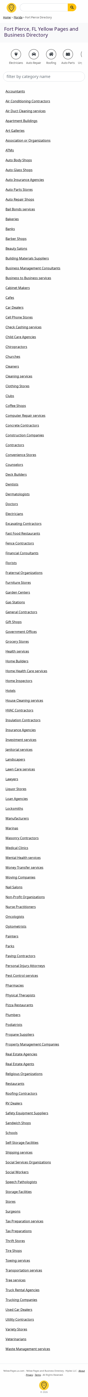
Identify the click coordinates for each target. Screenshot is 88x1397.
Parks (10, 946)
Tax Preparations (19, 1231)
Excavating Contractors (24, 523)
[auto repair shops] (34, 54)
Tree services (16, 1280)
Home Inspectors (19, 681)
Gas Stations (15, 602)
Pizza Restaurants (19, 1005)
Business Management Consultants (33, 268)
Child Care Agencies (21, 337)
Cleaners (12, 366)
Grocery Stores (17, 641)
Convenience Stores (21, 455)
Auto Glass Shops (19, 170)
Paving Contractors (20, 956)
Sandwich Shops (18, 1123)
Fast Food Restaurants (23, 533)
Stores (11, 1201)
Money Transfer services (24, 867)
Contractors (15, 445)
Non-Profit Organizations (25, 897)
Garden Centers (18, 592)
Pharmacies (15, 985)
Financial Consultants (22, 553)
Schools (12, 1132)
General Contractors (21, 612)
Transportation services (24, 1270)
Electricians (14, 514)
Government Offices (21, 631)
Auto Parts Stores (19, 189)
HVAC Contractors (19, 710)
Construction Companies (25, 435)
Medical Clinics (17, 848)
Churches (13, 356)
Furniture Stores (18, 582)
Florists (11, 563)
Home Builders (17, 661)
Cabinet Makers (18, 288)
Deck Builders (16, 474)
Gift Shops (14, 622)
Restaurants (15, 1083)
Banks (10, 229)
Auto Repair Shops (20, 199)
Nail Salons (14, 887)
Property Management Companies (32, 1044)
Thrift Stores (15, 1241)
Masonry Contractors (22, 838)
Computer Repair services (25, 415)
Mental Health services (23, 857)
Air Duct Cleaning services (26, 111)
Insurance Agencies (21, 730)
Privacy (29, 1374)
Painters (12, 936)
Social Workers (17, 1172)
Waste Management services (28, 1349)
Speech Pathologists (21, 1182)
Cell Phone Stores (19, 317)
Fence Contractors (20, 543)
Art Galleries (15, 130)
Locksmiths (14, 808)
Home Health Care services (26, 671)
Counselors (14, 464)
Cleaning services (19, 376)
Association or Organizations (28, 140)
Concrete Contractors (22, 425)
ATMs (10, 150)
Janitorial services (19, 749)
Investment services (21, 739)
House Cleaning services (24, 700)
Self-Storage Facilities (22, 1142)
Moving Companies (20, 877)
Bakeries (12, 219)
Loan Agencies (17, 798)
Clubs (10, 396)
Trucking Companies (21, 1300)
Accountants (15, 91)
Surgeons (13, 1211)
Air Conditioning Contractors (28, 101)
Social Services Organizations (28, 1162)
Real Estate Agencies (21, 1054)
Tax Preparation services (24, 1221)
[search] (72, 7)
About (82, 1370)
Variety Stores (16, 1329)
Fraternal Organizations (24, 572)
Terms (38, 1374)
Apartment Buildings (21, 121)
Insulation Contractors (23, 720)
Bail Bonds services (20, 209)
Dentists (12, 484)
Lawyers (12, 779)
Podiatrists (14, 1024)
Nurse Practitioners (21, 907)
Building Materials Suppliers (27, 258)
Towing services (18, 1260)
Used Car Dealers (19, 1309)
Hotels (11, 690)
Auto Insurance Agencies (25, 179)
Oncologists (15, 916)
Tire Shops (14, 1250)
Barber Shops (16, 238)
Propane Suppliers (20, 1034)
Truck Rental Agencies (22, 1290)
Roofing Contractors (21, 1093)
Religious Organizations (24, 1074)
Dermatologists (18, 494)
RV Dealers (14, 1103)
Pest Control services (22, 975)
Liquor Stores (16, 789)
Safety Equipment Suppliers (27, 1113)
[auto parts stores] (68, 54)
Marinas (12, 828)
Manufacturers (17, 818)
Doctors (12, 504)
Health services (17, 651)
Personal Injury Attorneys (25, 965)
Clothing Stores (17, 386)
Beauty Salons (16, 248)
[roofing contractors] (51, 54)
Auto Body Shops (19, 160)
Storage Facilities (19, 1191)
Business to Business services (28, 278)
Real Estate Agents (20, 1064)
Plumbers (13, 1015)
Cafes (10, 297)
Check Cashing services (24, 327)
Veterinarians (16, 1339)
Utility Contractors (20, 1319)
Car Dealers (15, 307)
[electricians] (16, 54)
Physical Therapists (20, 995)
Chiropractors (16, 346)
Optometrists (16, 926)
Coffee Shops (16, 405)
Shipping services (19, 1152)
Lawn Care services (20, 769)
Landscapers (15, 759)
